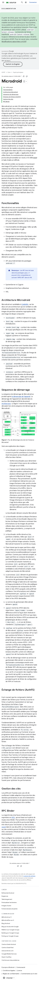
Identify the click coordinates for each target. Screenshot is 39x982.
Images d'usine (6, 905)
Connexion (33, 2)
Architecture (6, 404)
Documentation (9, 8)
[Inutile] (26, 76)
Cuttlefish (25, 304)
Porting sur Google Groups (10, 936)
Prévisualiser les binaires (9, 902)
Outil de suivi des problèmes (10, 960)
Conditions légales (9, 970)
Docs (9, 72)
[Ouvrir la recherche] (22, 2)
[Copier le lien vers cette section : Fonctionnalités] (21, 203)
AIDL (13, 818)
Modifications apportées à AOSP (14, 42)
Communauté (20, 967)
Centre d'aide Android (9, 944)
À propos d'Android (8, 967)
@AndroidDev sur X (8, 920)
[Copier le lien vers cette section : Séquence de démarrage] (32, 390)
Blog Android (6, 923)
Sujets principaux (18, 72)
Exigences (5, 896)
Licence (19, 970)
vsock (4, 827)
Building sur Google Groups (10, 933)
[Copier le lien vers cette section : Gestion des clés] (23, 789)
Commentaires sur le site (29, 973)
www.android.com (8, 951)
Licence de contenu (29, 876)
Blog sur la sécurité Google (10, 926)
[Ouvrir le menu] (3, 2)
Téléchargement (7, 899)
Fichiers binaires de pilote (9, 909)
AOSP (3, 72)
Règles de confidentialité (11, 973)
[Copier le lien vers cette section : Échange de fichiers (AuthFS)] (4, 693)
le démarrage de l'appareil (21, 397)
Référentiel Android (8, 893)
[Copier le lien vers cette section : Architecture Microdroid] (32, 300)
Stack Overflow (6, 957)
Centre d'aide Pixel (7, 947)
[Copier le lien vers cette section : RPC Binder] (16, 811)
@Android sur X (7, 917)
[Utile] (23, 76)
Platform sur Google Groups (10, 930)
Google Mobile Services (9, 954)
